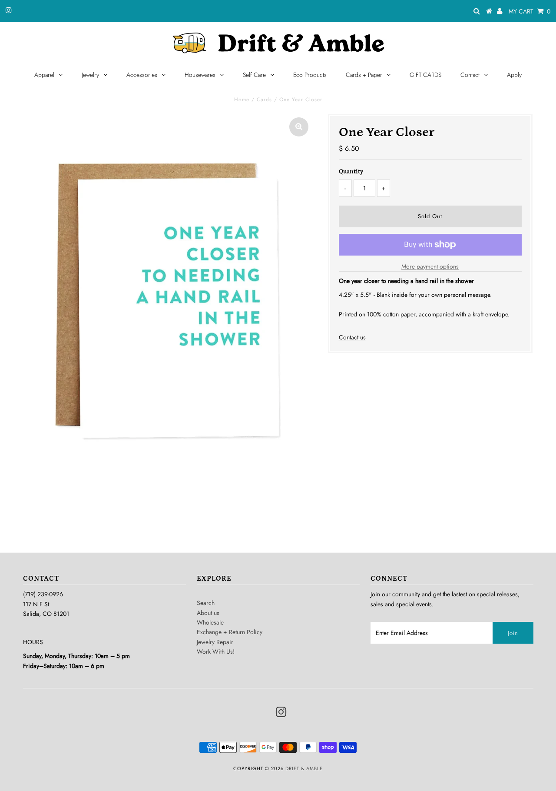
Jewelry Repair (215, 642)
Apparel (44, 74)
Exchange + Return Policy (229, 632)
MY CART (529, 11)
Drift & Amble (304, 768)
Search (206, 602)
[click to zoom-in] (298, 126)
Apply (514, 74)
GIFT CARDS (425, 74)
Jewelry (90, 74)
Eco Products (310, 74)
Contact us (352, 337)
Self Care (254, 74)
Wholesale (210, 622)
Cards (264, 99)
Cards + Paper (364, 74)
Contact (470, 74)
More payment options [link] (430, 266)
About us (208, 612)
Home (241, 99)
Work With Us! (216, 651)
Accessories (141, 74)
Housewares (200, 74)
